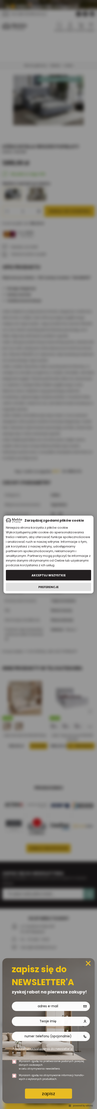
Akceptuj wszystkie (49, 575)
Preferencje (48, 587)
